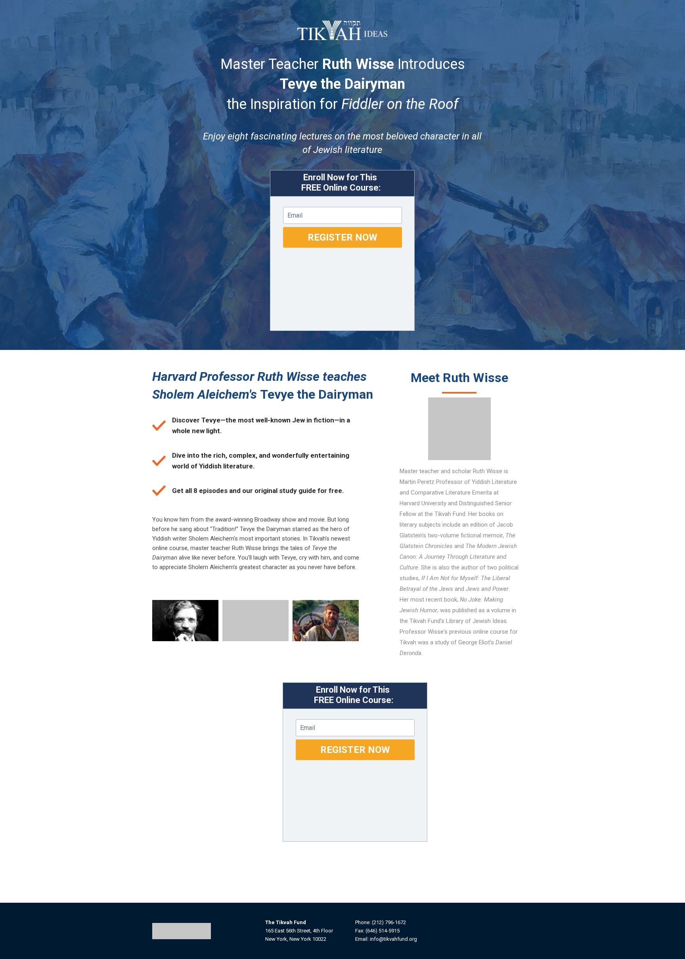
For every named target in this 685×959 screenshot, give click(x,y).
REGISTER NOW (342, 237)
